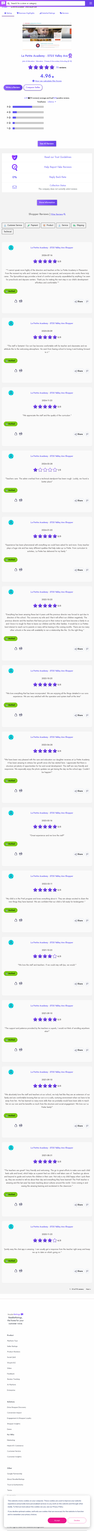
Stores (4, 7)
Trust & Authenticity (15, 1485)
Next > (88, 1289)
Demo (9, 1429)
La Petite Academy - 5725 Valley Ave (44, 56)
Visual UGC (11, 1363)
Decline (77, 1520)
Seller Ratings (12, 1346)
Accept (57, 1520)
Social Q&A (11, 1357)
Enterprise (11, 1390)
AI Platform (11, 1385)
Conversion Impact (14, 1413)
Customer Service (14, 1451)
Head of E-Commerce (15, 1446)
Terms (9, 1490)
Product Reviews (13, 1352)
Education (39, 61)
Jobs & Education (28, 61)
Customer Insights (14, 1457)
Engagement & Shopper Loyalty (19, 1418)
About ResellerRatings (15, 1479)
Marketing (11, 1440)
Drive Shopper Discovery (16, 1407)
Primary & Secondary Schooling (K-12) (58, 61)
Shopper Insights (13, 1424)
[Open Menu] (90, 3)
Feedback (10, 1374)
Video (9, 1368)
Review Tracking (13, 1379)
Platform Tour (12, 1341)
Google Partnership (14, 1474)
